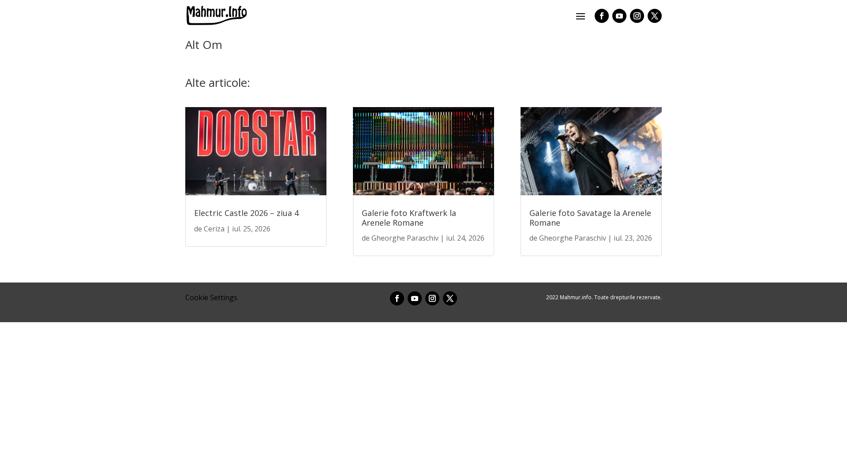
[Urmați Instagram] (637, 16)
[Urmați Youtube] (619, 16)
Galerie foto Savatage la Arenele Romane (590, 218)
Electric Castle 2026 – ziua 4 (246, 213)
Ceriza (214, 229)
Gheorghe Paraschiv (404, 238)
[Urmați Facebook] (602, 16)
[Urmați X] (655, 16)
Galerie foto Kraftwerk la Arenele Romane (409, 218)
